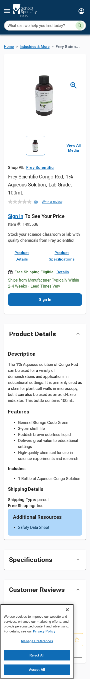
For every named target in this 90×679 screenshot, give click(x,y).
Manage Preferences (37, 641)
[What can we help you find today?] (80, 25)
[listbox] (35, 153)
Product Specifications (62, 256)
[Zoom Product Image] (73, 85)
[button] (81, 11)
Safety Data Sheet (33, 527)
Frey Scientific (40, 167)
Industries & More (35, 47)
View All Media (73, 148)
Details (62, 272)
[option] (35, 153)
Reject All (37, 655)
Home (9, 47)
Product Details (21, 256)
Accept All (37, 669)
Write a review (52, 202)
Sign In (15, 216)
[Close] (67, 609)
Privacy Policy (44, 631)
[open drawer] (7, 11)
